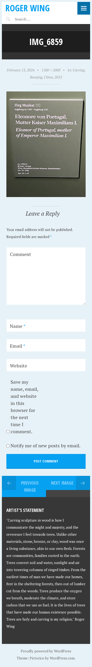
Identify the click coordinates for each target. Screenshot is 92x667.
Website (18, 365)
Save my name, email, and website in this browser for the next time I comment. (24, 407)
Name (17, 326)
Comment (20, 254)
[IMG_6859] (46, 195)
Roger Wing (27, 8)
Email (17, 346)
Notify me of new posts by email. (45, 445)
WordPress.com (62, 658)
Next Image (62, 483)
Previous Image (30, 486)
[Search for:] (34, 19)
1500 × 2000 (51, 70)
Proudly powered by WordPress (46, 651)
